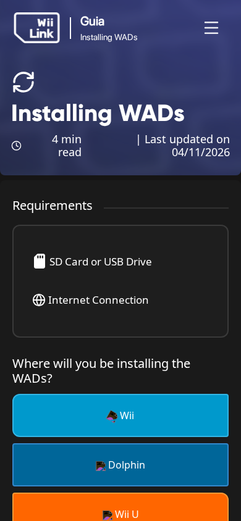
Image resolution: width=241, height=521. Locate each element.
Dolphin (125, 465)
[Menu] (211, 27)
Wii (125, 415)
